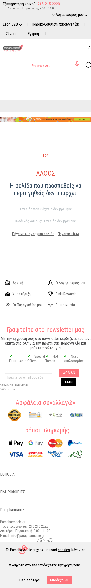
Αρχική (18, 283)
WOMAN (69, 373)
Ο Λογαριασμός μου (70, 283)
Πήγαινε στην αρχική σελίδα (33, 234)
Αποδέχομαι (59, 580)
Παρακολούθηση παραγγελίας (56, 24)
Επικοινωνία (65, 305)
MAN (69, 382)
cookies (64, 550)
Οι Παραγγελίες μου (28, 305)
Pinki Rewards (66, 294)
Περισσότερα (29, 580)
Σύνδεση (12, 33)
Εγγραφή (34, 33)
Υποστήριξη (22, 294)
